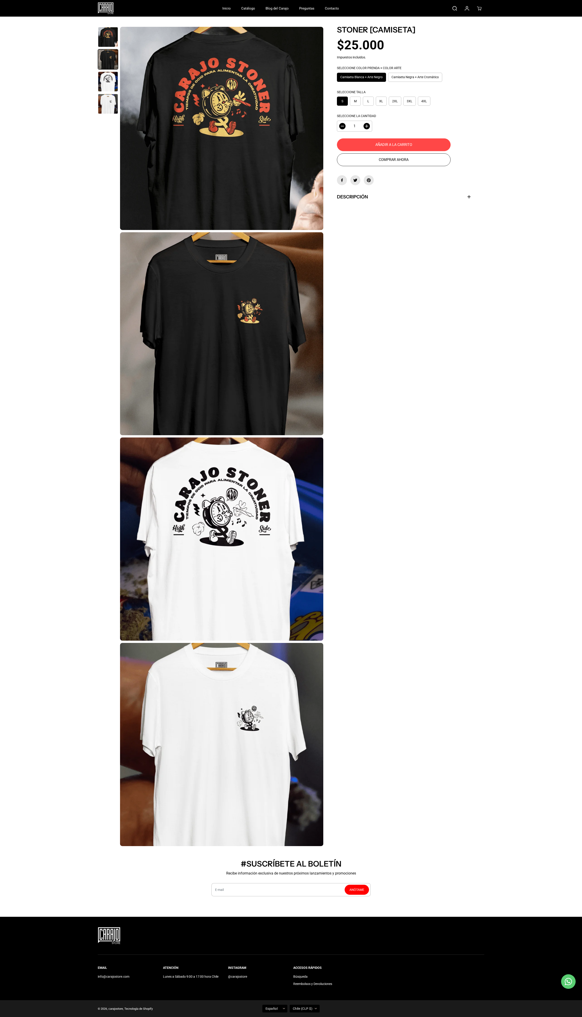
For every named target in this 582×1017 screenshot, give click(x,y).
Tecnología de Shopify (138, 1008)
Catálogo (248, 8)
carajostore (115, 1008)
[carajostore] (106, 8)
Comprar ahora (394, 159)
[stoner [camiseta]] (221, 128)
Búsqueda (300, 976)
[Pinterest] (369, 180)
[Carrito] (479, 8)
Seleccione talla (351, 92)
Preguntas (306, 8)
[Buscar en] (455, 8)
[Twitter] (355, 180)
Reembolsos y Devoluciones (312, 984)
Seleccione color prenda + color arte (369, 68)
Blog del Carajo (277, 8)
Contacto (332, 8)
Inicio (226, 8)
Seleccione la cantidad (356, 116)
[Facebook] (342, 180)
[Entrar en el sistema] (467, 8)
